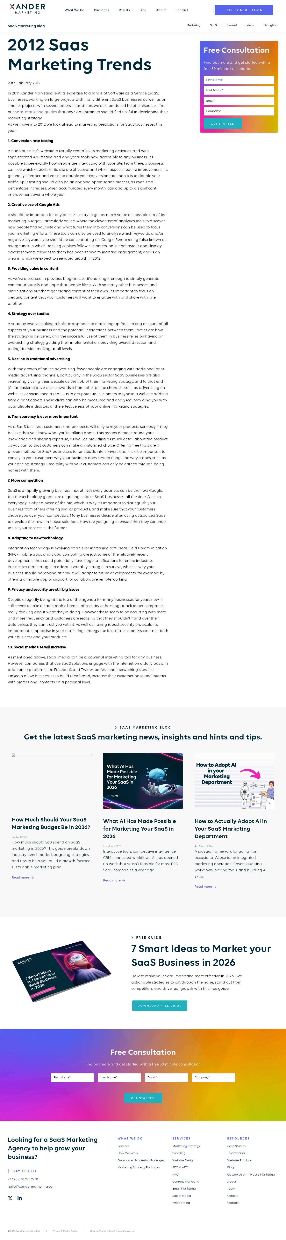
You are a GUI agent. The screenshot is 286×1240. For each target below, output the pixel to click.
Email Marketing (184, 1188)
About (161, 10)
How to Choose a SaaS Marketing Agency (112, 1231)
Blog (143, 10)
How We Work (128, 1153)
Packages (101, 10)
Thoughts (269, 25)
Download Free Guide (160, 1005)
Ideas (250, 25)
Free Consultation (244, 10)
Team (231, 1188)
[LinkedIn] (20, 1198)
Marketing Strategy (186, 1146)
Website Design (183, 1160)
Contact (181, 10)
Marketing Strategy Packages (139, 1167)
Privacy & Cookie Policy (65, 1231)
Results (124, 10)
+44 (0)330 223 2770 (23, 1179)
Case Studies (236, 1146)
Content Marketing (185, 1181)
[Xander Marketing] (27, 9)
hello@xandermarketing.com (31, 1186)
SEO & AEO (180, 1167)
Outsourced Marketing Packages (141, 1160)
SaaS (213, 25)
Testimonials (236, 1153)
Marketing (193, 25)
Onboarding (181, 1203)
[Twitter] (10, 1198)
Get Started (223, 123)
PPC (175, 1174)
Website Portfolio (239, 1160)
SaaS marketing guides (36, 112)
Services (123, 1146)
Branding (178, 1153)
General (231, 25)
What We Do (74, 10)
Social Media (181, 1196)
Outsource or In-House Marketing (251, 1174)
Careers (232, 1196)
